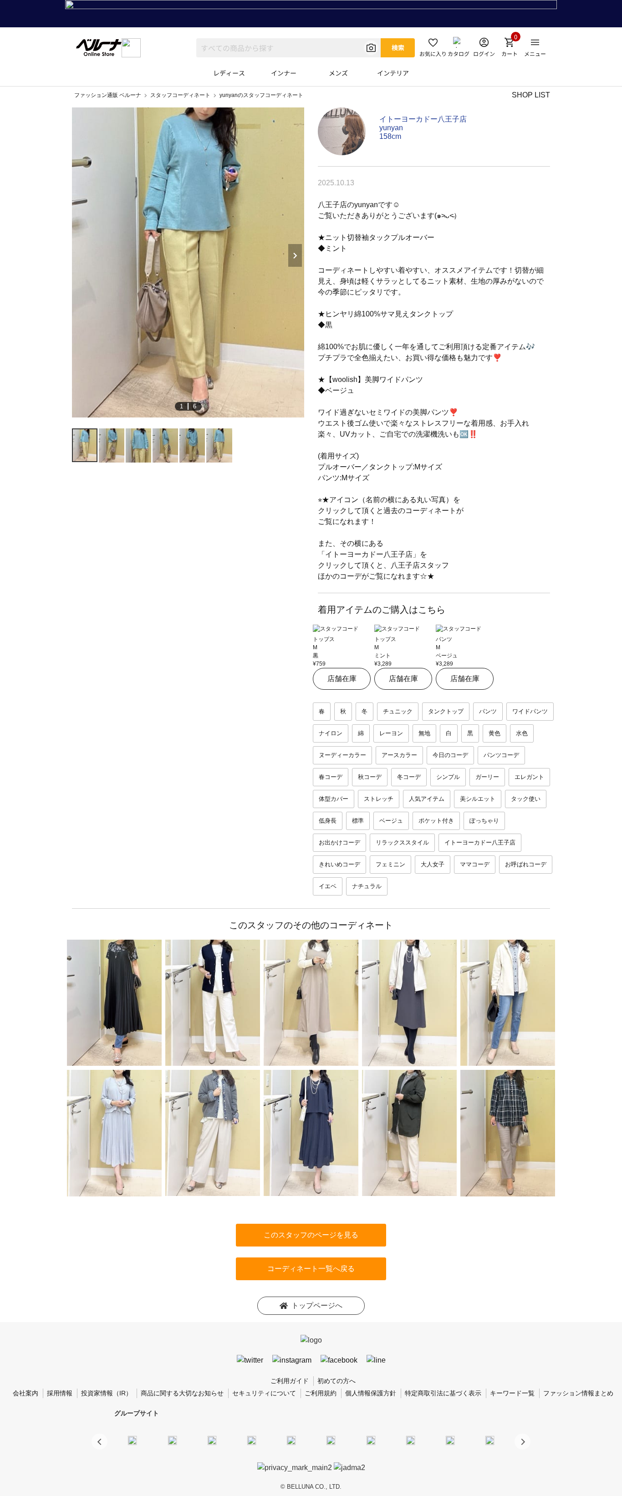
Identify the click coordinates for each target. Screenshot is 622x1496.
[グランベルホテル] (291, 1440)
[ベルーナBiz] (172, 1440)
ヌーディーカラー (342, 755)
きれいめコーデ (339, 864)
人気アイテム (426, 798)
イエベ (327, 886)
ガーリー (487, 776)
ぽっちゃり (484, 820)
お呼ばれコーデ (525, 864)
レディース (229, 72)
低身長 (327, 820)
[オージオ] (410, 1440)
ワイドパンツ (530, 711)
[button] (522, 1442)
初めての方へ (336, 1380)
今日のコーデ (450, 755)
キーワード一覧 (512, 1393)
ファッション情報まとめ (578, 1393)
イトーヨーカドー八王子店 (423, 119)
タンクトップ (446, 711)
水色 (522, 733)
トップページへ (316, 1305)
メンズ (338, 72)
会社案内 (25, 1393)
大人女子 (432, 864)
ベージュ (391, 820)
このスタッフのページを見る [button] (311, 1235)
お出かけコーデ (339, 842)
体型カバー (333, 798)
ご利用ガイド (289, 1380)
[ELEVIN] (251, 1440)
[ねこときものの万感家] (211, 1440)
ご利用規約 (320, 1393)
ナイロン (330, 733)
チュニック (398, 711)
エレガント (529, 776)
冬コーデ (409, 776)
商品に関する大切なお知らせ (182, 1393)
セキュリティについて (264, 1393)
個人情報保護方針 (370, 1393)
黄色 (494, 733)
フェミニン (390, 864)
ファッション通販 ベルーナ (107, 95)
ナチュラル (367, 886)
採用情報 (59, 1393)
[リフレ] (490, 1440)
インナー (283, 72)
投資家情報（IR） (106, 1393)
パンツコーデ (501, 755)
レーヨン (391, 733)
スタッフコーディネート (180, 95)
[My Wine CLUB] (370, 1440)
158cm (390, 136)
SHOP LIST (531, 95)
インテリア (393, 72)
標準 (358, 820)
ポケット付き (436, 820)
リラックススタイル (402, 842)
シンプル (448, 776)
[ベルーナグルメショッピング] (331, 1440)
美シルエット (477, 798)
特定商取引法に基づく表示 (443, 1393)
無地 (424, 733)
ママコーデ (474, 864)
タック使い (525, 798)
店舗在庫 (342, 678)
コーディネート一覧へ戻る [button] (311, 1268)
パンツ (488, 711)
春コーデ (330, 776)
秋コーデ (370, 776)
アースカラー (399, 755)
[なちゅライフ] (450, 1440)
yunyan (391, 128)
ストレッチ (378, 798)
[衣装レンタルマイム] (132, 1440)
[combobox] (288, 47)
